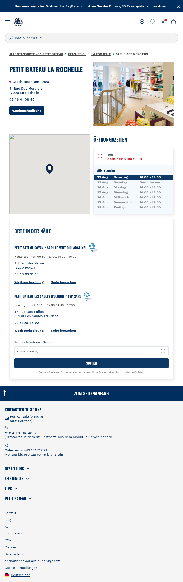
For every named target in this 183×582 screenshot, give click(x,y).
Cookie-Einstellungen (21, 568)
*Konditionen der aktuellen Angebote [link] (33, 561)
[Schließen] (178, 6)
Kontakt (10, 513)
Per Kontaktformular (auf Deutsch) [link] (27, 419)
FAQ (8, 520)
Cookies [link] (11, 547)
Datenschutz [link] (14, 554)
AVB (7, 527)
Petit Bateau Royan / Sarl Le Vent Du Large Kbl (50, 248)
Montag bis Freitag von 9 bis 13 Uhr (34, 454)
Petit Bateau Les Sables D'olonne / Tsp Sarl (47, 296)
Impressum (13, 533)
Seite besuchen (63, 282)
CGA (8, 540)
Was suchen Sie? (29, 38)
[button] (49, 169)
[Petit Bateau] (18, 21)
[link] (142, 22)
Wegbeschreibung (28, 110)
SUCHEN (91, 363)
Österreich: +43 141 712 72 (26, 450)
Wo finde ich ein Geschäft (35, 342)
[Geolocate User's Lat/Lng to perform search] (163, 351)
